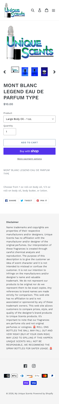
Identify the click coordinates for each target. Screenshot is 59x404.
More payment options (29, 159)
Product (7, 113)
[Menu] (53, 10)
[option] (15, 70)
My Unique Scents (23, 393)
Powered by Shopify (43, 393)
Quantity (8, 125)
